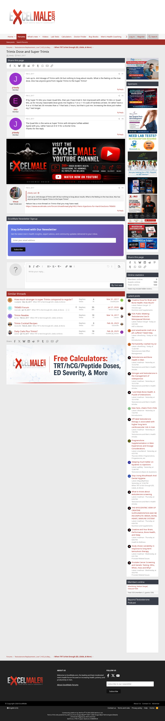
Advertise (155, 703)
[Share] (119, 73)
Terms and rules (124, 708)
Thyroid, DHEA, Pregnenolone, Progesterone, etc (143, 457)
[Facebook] (108, 676)
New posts (10, 42)
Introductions (137, 340)
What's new (33, 36)
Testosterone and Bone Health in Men (142, 358)
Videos (45, 36)
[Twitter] (113, 676)
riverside (17, 310)
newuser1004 (133, 588)
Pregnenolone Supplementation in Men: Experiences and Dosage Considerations (143, 444)
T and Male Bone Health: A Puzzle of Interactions (143, 393)
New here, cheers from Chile (144, 408)
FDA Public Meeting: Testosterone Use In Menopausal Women (141, 316)
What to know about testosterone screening (142, 493)
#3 (123, 119)
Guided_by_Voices (112, 333)
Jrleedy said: (32, 193)
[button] (14, 36)
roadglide (17, 302)
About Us (137, 703)
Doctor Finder (80, 36)
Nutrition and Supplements (142, 310)
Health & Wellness (139, 542)
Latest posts (134, 295)
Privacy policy (137, 708)
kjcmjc (16, 318)
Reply (121, 89)
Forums (21, 36)
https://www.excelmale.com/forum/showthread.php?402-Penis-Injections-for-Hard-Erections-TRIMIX (71, 206)
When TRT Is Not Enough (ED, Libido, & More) (49, 302)
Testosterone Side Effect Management (141, 352)
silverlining (132, 586)
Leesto (116, 317)
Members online (136, 581)
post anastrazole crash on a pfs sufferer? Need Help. (144, 331)
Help (146, 708)
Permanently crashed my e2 (144, 343)
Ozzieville (17, 326)
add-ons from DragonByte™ (76, 715)
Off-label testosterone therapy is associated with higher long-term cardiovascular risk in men (143, 423)
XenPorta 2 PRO (72, 719)
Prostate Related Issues (141, 558)
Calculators (66, 36)
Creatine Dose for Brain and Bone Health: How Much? (144, 301)
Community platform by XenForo (82, 713)
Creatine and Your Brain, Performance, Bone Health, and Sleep (144, 532)
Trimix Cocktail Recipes (25, 323)
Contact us (112, 708)
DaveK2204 (114, 301)
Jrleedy (11, 55)
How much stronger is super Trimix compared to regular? (43, 299)
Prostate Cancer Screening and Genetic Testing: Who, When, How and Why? (143, 565)
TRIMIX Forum (21, 307)
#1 (123, 74)
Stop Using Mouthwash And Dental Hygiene (144, 477)
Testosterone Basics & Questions (144, 472)
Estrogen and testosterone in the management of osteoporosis (144, 376)
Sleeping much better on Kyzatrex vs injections (142, 463)
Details (115, 715)
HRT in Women (137, 326)
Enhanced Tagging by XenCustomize (83, 717)
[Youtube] (118, 676)
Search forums (22, 42)
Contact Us (146, 703)
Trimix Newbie (21, 315)
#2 (123, 96)
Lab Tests (55, 36)
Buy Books (93, 36)
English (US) (13, 708)
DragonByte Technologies (103, 715)
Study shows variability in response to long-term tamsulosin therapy (143, 549)
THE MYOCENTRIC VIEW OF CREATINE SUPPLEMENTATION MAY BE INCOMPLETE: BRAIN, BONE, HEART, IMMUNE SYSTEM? (144, 513)
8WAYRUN (94, 719)
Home (10, 36)
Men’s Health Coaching (111, 36)
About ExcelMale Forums (67, 685)
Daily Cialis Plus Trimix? (26, 331)
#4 (123, 188)
